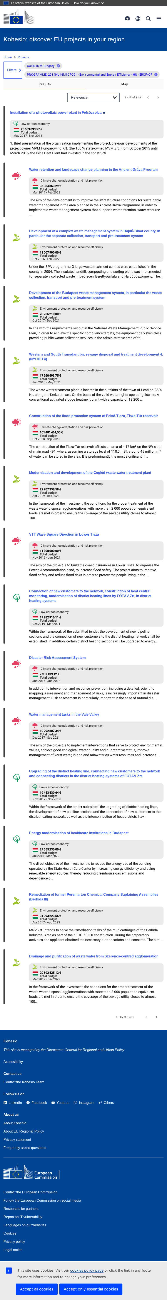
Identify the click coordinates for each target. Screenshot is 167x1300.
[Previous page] (148, 97)
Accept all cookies (36, 1289)
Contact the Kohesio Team (23, 1082)
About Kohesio (14, 1123)
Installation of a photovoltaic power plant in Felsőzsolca (56, 112)
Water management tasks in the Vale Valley (64, 714)
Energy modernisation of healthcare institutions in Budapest (79, 833)
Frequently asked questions (24, 1148)
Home (7, 57)
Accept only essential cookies (91, 1289)
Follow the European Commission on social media (42, 1200)
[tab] (44, 84)
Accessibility (13, 1062)
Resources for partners (20, 1209)
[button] (58, 66)
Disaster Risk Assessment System (57, 658)
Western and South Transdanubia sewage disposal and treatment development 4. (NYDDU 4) (96, 357)
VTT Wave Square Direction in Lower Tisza (64, 534)
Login (127, 18)
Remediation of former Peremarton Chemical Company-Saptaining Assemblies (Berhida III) (93, 897)
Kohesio (10, 1041)
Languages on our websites (24, 1225)
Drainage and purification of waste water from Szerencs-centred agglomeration (94, 956)
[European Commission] (18, 17)
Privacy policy (14, 1241)
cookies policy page (87, 1270)
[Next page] (158, 97)
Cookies (9, 1233)
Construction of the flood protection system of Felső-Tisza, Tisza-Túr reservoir (93, 416)
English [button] (138, 18)
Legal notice (12, 1250)
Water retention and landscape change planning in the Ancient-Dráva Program (93, 169)
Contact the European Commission (30, 1192)
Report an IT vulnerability (22, 1217)
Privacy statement (17, 1139)
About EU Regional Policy (23, 1131)
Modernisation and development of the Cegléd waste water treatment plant (90, 472)
